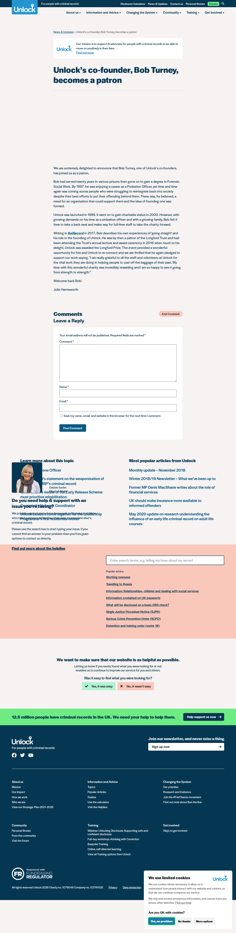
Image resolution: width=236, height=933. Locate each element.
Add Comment (171, 314)
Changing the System (177, 782)
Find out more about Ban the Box (182, 802)
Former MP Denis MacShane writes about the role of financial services (172, 489)
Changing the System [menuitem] (140, 12)
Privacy (113, 887)
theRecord (76, 233)
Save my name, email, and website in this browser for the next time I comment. (112, 416)
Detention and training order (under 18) (133, 626)
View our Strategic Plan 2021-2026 (32, 807)
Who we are (18, 802)
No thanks (184, 921)
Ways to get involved (175, 830)
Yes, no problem (162, 921)
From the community (24, 835)
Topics (91, 787)
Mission (16, 787)
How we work (19, 797)
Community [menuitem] (171, 12)
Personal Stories (195, 4)
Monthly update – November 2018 (157, 470)
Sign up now (161, 746)
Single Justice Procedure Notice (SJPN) (133, 612)
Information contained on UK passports (133, 598)
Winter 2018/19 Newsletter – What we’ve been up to (172, 478)
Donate (213, 4)
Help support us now (201, 717)
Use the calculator (98, 802)
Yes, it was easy (102, 686)
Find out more (85, 52)
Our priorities (170, 787)
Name (64, 387)
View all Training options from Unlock (109, 854)
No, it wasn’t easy (139, 686)
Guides (92, 797)
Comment (66, 341)
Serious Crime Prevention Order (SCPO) (133, 619)
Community (19, 825)
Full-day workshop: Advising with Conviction (113, 839)
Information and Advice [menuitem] (102, 12)
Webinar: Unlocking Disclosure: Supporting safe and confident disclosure (118, 832)
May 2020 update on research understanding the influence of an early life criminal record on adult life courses (171, 518)
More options (204, 921)
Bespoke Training (98, 844)
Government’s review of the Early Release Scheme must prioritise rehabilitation (61, 494)
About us (17, 782)
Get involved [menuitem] (213, 12)
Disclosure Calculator (133, 4)
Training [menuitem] (192, 12)
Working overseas (118, 577)
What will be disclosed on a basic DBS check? (137, 605)
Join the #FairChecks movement (182, 797)
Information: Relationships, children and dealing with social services (152, 591)
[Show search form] (223, 3)
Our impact (18, 792)
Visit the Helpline (97, 807)
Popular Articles (97, 792)
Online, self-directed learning (104, 849)
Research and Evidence (177, 792)
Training (93, 825)
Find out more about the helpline (38, 548)
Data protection (132, 887)
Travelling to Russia (119, 584)
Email (63, 401)
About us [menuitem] (72, 12)
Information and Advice (103, 782)
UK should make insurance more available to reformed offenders (165, 503)
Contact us (176, 4)
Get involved (171, 825)
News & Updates (158, 4)
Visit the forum (20, 840)
